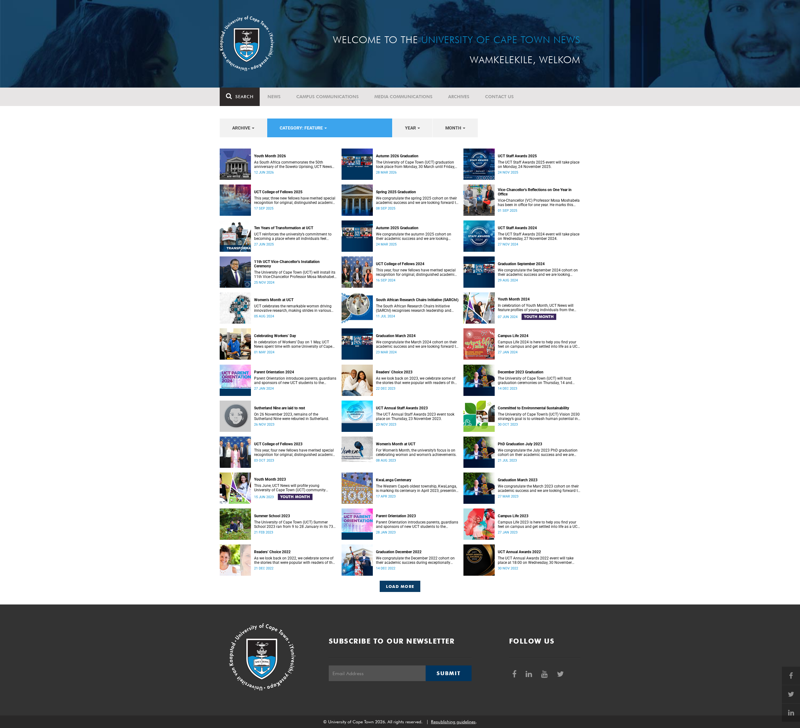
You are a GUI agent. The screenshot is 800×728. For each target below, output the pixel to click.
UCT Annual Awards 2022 (519, 552)
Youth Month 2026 (270, 156)
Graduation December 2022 (399, 552)
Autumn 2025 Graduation (397, 228)
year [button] (411, 127)
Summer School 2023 (272, 516)
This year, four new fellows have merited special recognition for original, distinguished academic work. (416, 272)
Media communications (403, 96)
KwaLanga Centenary (393, 480)
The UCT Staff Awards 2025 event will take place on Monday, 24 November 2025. (538, 164)
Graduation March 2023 (518, 480)
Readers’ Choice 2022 (272, 552)
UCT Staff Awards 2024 (517, 228)
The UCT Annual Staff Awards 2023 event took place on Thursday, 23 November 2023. (415, 416)
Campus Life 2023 (513, 516)
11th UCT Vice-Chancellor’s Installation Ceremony (287, 264)
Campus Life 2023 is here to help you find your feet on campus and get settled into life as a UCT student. (539, 524)
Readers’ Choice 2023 (394, 372)
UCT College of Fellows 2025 (278, 192)
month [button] (453, 127)
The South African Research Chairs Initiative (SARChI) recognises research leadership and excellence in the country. (413, 308)
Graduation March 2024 (396, 336)
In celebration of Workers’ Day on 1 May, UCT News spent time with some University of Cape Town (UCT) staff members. (293, 344)
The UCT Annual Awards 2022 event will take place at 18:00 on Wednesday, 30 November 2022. (535, 560)
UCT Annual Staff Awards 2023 (402, 408)
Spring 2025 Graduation (396, 192)
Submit (448, 673)
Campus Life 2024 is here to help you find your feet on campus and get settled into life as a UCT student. (539, 344)
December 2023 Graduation (520, 372)
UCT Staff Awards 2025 (517, 156)
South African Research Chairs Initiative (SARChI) (417, 300)
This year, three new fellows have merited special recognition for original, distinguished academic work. (294, 200)
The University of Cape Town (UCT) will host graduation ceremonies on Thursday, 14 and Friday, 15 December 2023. (535, 380)
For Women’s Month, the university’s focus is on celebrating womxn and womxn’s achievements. (416, 452)
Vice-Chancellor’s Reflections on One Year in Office (535, 192)
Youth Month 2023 (270, 479)
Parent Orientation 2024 (274, 372)
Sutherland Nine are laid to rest (279, 408)
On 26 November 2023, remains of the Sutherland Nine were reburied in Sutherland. (291, 416)
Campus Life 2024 (513, 336)
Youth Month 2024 (514, 299)
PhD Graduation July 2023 (520, 444)
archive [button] (241, 127)
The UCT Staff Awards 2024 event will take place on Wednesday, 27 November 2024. (538, 236)
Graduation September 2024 (521, 264)
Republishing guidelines (453, 721)
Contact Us (499, 96)
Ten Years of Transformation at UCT (283, 228)
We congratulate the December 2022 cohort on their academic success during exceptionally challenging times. (415, 560)
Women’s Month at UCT (273, 300)
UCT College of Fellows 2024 (400, 264)
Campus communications (327, 96)
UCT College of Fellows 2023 (278, 444)
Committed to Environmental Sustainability (533, 408)
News (274, 96)
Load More (400, 586)
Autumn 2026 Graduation (397, 156)
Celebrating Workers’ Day (275, 336)
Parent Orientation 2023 (396, 516)
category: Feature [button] (302, 127)
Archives (458, 96)
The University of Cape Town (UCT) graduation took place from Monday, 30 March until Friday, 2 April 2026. (415, 164)
